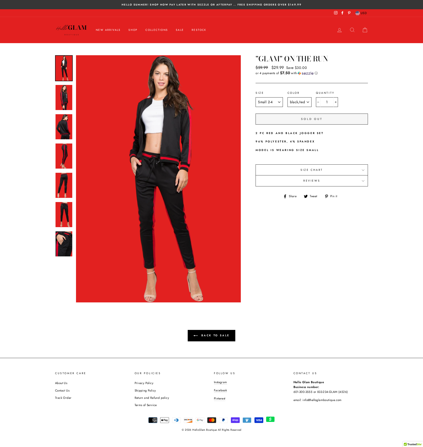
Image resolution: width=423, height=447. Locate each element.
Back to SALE (215, 335)
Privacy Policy (144, 383)
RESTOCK (199, 30)
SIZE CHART (312, 170)
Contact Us (62, 390)
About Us (61, 383)
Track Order (63, 397)
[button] (312, 73)
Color (294, 93)
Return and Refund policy (152, 397)
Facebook (220, 390)
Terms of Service (146, 405)
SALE (180, 30)
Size (260, 93)
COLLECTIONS (156, 30)
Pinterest (219, 398)
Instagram (220, 382)
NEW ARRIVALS (108, 30)
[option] (211, 4)
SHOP (133, 30)
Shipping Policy (145, 390)
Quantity (325, 93)
